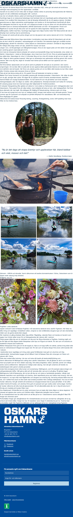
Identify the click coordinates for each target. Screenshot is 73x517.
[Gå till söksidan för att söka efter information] (60, 3)
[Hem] (24, 3)
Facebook (10, 444)
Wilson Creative (22, 512)
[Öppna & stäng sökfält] (50, 3)
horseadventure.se (41, 16)
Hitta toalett (7, 499)
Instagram (10, 446)
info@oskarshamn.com (11, 436)
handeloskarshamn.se (11, 454)
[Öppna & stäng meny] (70, 3)
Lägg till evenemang (18, 499)
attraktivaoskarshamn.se (12, 456)
